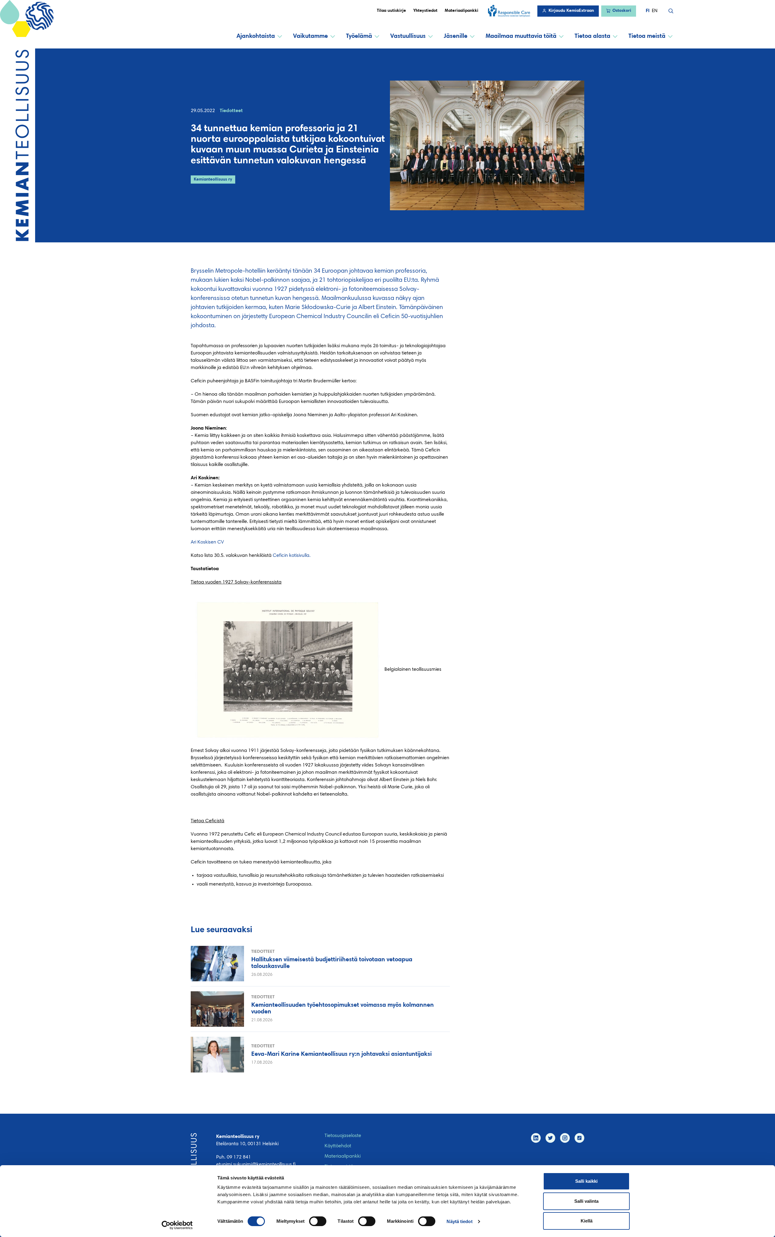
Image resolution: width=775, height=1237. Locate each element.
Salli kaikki (586, 1181)
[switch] (317, 1221)
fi (647, 10)
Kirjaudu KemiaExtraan (571, 11)
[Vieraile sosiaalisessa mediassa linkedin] (536, 1138)
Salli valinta (586, 1201)
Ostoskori (621, 11)
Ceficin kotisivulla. (292, 555)
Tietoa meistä (646, 36)
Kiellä (586, 1220)
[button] (671, 11)
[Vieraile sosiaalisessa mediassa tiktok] (579, 1138)
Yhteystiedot (425, 11)
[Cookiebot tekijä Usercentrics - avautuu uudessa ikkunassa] (177, 1225)
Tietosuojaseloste (343, 1135)
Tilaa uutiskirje (391, 11)
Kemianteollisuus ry (213, 180)
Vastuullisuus (408, 36)
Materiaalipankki (461, 11)
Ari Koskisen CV (207, 542)
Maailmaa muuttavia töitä (521, 36)
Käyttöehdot (338, 1146)
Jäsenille (455, 36)
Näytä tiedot (459, 1221)
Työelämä (359, 36)
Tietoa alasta (592, 36)
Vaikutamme (310, 36)
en (655, 10)
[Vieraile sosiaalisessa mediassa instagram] (565, 1138)
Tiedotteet (231, 110)
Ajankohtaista (255, 36)
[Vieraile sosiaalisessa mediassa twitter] (550, 1138)
